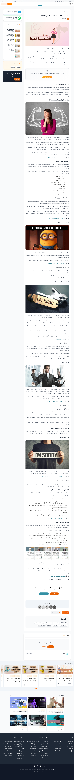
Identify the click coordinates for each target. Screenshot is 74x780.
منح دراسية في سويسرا (8, 741)
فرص (65, 4)
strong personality (64, 622)
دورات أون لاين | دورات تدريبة (42, 737)
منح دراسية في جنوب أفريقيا (7, 753)
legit (65, 573)
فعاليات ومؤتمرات (58, 743)
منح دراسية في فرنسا (8, 751)
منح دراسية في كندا (21, 750)
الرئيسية (52, 769)
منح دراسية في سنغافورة (8, 746)
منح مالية (71, 748)
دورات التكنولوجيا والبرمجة (43, 748)
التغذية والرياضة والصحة (44, 755)
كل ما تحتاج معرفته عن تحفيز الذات (58, 576)
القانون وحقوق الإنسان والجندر (43, 751)
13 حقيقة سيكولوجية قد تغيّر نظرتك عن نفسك (55, 218)
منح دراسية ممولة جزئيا (69, 745)
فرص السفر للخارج (54, 4)
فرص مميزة (70, 737)
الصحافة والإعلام (45, 757)
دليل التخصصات (33, 4)
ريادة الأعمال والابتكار (33, 746)
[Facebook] (65, 1)
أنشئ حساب (10, 4)
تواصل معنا (9, 1)
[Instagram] (61, 1)
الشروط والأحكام (40, 769)
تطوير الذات (64, 11)
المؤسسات (17, 4)
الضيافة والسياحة (33, 748)
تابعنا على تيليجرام (43, 594)
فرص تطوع (59, 745)
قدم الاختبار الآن (47, 77)
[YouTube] (55, 1)
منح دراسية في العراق (8, 755)
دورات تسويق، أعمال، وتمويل (31, 741)
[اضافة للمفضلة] (61, 683)
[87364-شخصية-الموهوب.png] (30, 669)
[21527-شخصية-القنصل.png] (12, 669)
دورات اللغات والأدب (44, 743)
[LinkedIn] (59, 1)
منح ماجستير (70, 741)
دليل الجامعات (22, 4)
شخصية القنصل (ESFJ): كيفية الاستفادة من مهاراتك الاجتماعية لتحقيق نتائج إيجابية (13, 680)
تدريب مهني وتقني (58, 748)
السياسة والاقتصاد (33, 751)
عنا (49, 769)
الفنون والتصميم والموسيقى (43, 745)
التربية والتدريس (45, 753)
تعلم (68, 11)
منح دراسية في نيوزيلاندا (8, 757)
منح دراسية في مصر (20, 751)
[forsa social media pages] (44, 766)
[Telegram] (57, 1)
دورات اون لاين (61, 4)
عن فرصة (15, 1)
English (19, 1)
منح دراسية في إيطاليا (8, 750)
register (44, 646)
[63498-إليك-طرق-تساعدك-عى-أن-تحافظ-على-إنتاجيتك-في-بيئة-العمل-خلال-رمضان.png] (65, 669)
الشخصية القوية (56, 622)
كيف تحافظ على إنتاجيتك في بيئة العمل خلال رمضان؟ (65, 679)
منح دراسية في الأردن (20, 743)
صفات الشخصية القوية (63, 625)
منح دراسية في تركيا (21, 755)
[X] (63, 1)
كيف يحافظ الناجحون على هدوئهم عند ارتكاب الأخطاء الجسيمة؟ (52, 476)
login (51, 646)
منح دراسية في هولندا (20, 758)
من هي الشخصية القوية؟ (47, 622)
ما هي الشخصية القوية (41, 625)
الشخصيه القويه (55, 625)
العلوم (35, 750)
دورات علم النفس (45, 750)
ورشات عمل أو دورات (57, 741)
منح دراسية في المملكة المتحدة (19, 745)
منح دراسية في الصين (20, 757)
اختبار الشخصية (45, 4)
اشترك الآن (17, 79)
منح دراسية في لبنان (8, 748)
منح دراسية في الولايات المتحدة (19, 741)
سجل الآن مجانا (54, 594)
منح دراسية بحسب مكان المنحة (18, 737)
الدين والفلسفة (33, 755)
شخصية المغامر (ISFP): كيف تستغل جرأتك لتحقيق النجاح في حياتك (48, 680)
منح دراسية (71, 750)
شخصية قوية (49, 625)
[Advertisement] (37, 777)
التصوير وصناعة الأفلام (44, 746)
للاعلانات (46, 769)
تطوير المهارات (47, 676)
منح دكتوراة (71, 743)
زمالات (60, 746)
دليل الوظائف (27, 4)
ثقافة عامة (65, 676)
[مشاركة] (59, 683)
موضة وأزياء (34, 745)
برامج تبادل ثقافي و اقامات (56, 750)
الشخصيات (13, 67)
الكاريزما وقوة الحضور (60, 339)
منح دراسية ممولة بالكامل (68, 746)
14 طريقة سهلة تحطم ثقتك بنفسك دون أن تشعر (55, 519)
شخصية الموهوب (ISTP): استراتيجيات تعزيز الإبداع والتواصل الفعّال (30, 680)
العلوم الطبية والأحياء (32, 743)
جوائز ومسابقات (70, 751)
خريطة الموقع (21, 769)
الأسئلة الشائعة (28, 769)
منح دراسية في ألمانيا (20, 753)
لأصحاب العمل (4, 1)
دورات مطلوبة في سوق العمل (43, 741)
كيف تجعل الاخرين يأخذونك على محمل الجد (56, 158)
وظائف (50, 4)
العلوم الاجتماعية (33, 753)
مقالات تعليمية (40, 3)
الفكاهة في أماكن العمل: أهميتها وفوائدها (56, 263)
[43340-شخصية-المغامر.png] (47, 669)
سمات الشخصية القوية (38, 622)
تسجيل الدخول (4, 4)
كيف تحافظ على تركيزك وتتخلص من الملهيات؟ (56, 401)
